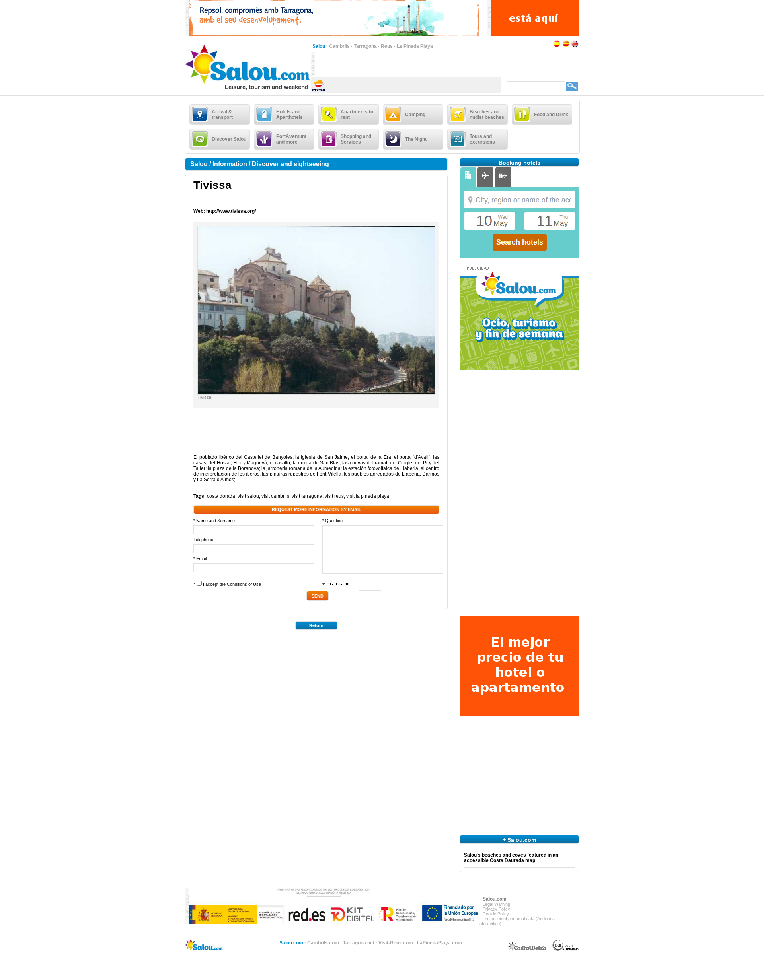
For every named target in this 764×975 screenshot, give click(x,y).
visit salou (248, 496)
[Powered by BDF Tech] (565, 949)
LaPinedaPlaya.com (439, 943)
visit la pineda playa (367, 496)
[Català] (566, 46)
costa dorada (221, 496)
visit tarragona (307, 496)
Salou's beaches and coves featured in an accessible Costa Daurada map (511, 857)
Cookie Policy (496, 913)
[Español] (557, 46)
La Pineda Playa (415, 46)
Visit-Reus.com (395, 943)
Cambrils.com (323, 943)
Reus (387, 46)
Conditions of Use (244, 584)
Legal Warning (496, 904)
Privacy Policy (496, 909)
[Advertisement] (408, 64)
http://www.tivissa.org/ (231, 211)
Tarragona (365, 46)
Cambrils (339, 46)
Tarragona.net (358, 943)
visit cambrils (275, 496)
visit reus (334, 496)
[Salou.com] (247, 82)
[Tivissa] (316, 393)
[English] (575, 46)
